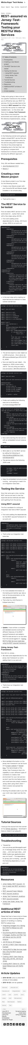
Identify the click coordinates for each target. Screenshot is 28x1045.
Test (10, 1005)
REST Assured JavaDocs (11, 893)
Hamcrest (4, 987)
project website (11, 766)
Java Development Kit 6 (10, 166)
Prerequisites (8, 60)
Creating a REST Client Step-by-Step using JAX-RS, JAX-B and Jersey (13, 959)
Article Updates (9, 91)
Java (24, 991)
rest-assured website (9, 597)
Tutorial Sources (9, 80)
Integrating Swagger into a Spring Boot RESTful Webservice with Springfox (14, 928)
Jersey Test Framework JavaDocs (14, 896)
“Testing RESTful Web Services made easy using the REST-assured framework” (15, 641)
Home (3, 13)
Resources (7, 84)
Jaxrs (22, 994)
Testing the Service (10, 71)
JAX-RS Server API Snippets (12, 942)
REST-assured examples (11, 899)
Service (4, 1005)
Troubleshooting (9, 82)
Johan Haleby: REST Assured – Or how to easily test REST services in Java (14, 886)
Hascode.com (5, 991)
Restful (19, 1001)
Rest (3, 1001)
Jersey (4, 998)
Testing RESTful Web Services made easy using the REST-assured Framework (14, 952)
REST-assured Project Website (13, 891)
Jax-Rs (16, 994)
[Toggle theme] (25, 2)
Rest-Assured (11, 1001)
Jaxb (9, 994)
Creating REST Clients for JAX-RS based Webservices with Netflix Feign (14, 966)
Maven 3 (5, 168)
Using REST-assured (12, 73)
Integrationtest (16, 991)
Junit (10, 998)
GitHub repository (11, 829)
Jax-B (3, 994)
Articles (8, 13)
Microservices (17, 998)
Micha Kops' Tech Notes (12, 2)
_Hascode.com (14, 987)
